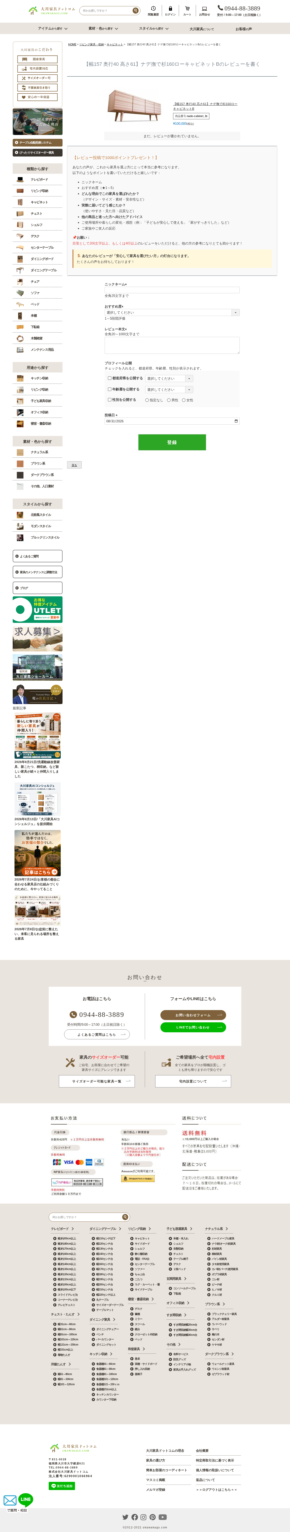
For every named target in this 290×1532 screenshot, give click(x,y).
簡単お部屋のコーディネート (166, 1470)
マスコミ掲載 (155, 1480)
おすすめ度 (115, 306)
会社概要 (202, 1450)
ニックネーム (116, 284)
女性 (189, 400)
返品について (205, 1480)
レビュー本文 (116, 329)
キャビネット (115, 44)
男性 (175, 400)
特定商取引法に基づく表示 (215, 1460)
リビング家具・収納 (91, 44)
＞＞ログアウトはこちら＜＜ (216, 1489)
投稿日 (112, 415)
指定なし (156, 400)
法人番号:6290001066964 (70, 1476)
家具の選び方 (155, 1460)
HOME (72, 44)
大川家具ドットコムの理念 (165, 1450)
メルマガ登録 (155, 1489)
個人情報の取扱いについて (215, 1470)
